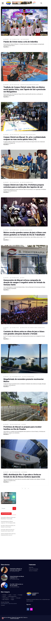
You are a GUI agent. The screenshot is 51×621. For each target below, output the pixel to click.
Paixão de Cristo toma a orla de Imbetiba (20, 42)
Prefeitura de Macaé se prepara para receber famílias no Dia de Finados (22, 428)
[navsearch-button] (39, 3)
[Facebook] (28, 609)
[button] (2, 3)
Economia (29, 376)
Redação (7, 39)
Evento (31, 182)
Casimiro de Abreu (33, 327)
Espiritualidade (32, 84)
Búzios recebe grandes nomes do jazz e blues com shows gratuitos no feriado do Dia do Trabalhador (24, 233)
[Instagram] (31, 609)
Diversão (28, 182)
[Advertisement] (25, 550)
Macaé (27, 39)
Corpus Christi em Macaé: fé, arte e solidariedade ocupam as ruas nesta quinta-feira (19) (24, 138)
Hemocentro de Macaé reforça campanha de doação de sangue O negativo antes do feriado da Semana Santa (24, 282)
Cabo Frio (24, 182)
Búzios (23, 84)
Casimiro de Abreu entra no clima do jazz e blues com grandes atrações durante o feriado (23, 332)
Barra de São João (25, 327)
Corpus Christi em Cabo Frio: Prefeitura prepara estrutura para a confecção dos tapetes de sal (23, 186)
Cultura (24, 39)
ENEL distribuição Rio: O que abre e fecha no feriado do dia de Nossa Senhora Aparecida (22, 475)
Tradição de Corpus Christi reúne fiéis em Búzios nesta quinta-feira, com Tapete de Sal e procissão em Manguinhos (24, 89)
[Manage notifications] (3, 618)
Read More (6, 46)
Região (37, 84)
